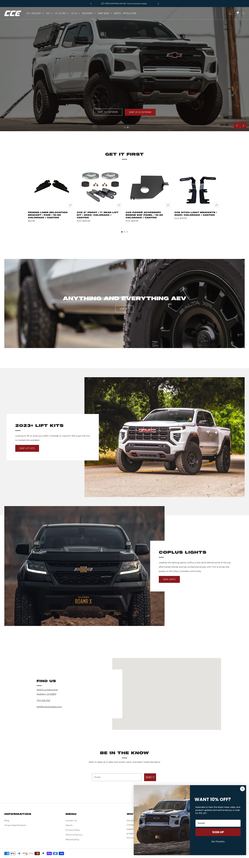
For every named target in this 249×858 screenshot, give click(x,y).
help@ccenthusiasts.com (49, 706)
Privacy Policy (73, 830)
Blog (6, 820)
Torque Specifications (15, 825)
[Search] (243, 13)
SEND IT (150, 777)
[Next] (158, 3)
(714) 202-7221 (43, 700)
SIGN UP (218, 832)
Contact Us (71, 820)
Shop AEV (124, 308)
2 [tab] (127, 127)
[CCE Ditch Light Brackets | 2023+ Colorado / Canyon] (197, 186)
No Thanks (218, 841)
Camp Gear (104, 13)
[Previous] (91, 3)
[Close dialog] (242, 788)
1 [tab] (124, 127)
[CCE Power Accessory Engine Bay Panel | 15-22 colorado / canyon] (149, 186)
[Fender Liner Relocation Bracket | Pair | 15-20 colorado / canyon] (51, 186)
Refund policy (72, 839)
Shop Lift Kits (27, 448)
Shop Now (15, 82)
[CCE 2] (100, 186)
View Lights (169, 579)
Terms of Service (74, 834)
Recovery (87, 13)
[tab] (122, 231)
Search (69, 825)
